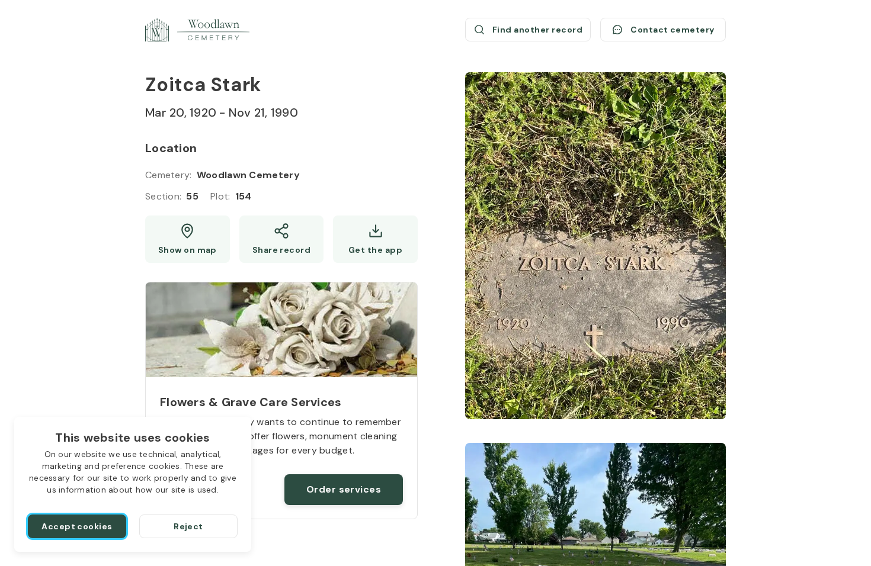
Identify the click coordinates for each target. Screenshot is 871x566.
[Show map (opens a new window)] (187, 239)
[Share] (281, 239)
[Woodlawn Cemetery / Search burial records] (197, 29)
